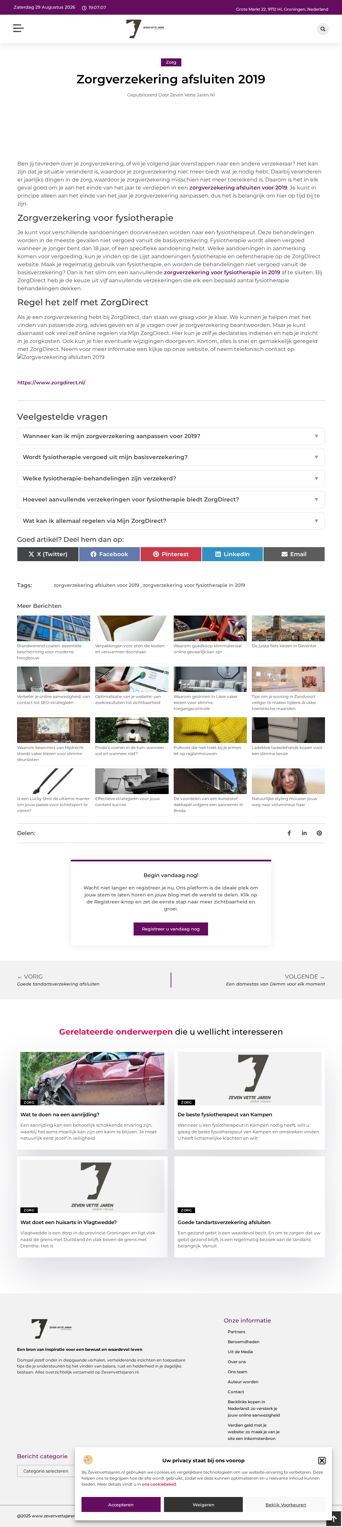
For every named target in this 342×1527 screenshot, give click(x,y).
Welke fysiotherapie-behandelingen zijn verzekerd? (171, 478)
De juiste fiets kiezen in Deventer (284, 645)
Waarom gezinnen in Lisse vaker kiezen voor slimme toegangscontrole (206, 702)
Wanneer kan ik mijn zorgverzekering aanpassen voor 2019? (171, 436)
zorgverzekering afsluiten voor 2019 (238, 187)
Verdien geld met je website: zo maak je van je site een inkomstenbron (254, 1432)
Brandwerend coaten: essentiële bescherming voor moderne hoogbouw (49, 651)
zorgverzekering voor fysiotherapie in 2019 (222, 272)
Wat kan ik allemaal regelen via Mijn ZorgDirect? (171, 520)
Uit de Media (240, 1351)
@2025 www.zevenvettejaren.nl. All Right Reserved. (68, 1515)
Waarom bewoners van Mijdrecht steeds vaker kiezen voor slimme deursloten (50, 753)
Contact (236, 1391)
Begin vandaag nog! (171, 875)
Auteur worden (243, 1381)
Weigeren (203, 1504)
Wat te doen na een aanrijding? (60, 1114)
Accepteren (121, 1504)
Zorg (171, 62)
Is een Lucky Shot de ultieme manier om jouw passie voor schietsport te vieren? (53, 804)
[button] (322, 1460)
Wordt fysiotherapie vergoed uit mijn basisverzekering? (171, 457)
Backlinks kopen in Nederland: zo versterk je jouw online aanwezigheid (254, 1408)
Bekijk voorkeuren (286, 1504)
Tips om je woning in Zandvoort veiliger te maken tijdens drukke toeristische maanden (284, 702)
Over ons (237, 1361)
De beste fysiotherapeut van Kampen (225, 1114)
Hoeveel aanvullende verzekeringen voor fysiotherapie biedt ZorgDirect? (171, 499)
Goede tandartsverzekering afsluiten (224, 1222)
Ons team (237, 1371)
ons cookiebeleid (159, 1484)
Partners (236, 1331)
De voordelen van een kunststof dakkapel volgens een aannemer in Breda (208, 804)
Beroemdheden (244, 1341)
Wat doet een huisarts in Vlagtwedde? (68, 1222)
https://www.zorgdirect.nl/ (51, 382)
